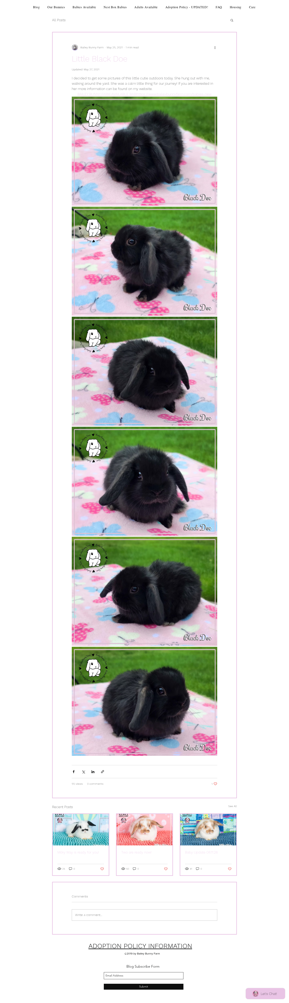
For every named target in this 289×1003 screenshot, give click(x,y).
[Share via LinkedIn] (93, 772)
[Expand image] (144, 151)
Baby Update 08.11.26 (201, 852)
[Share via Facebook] (73, 772)
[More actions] (215, 47)
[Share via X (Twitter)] (83, 772)
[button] (232, 20)
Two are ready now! (136, 852)
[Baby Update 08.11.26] (208, 829)
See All (232, 806)
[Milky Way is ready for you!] (81, 829)
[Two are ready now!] (145, 829)
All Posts (59, 20)
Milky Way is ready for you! (78, 852)
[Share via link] (102, 772)
